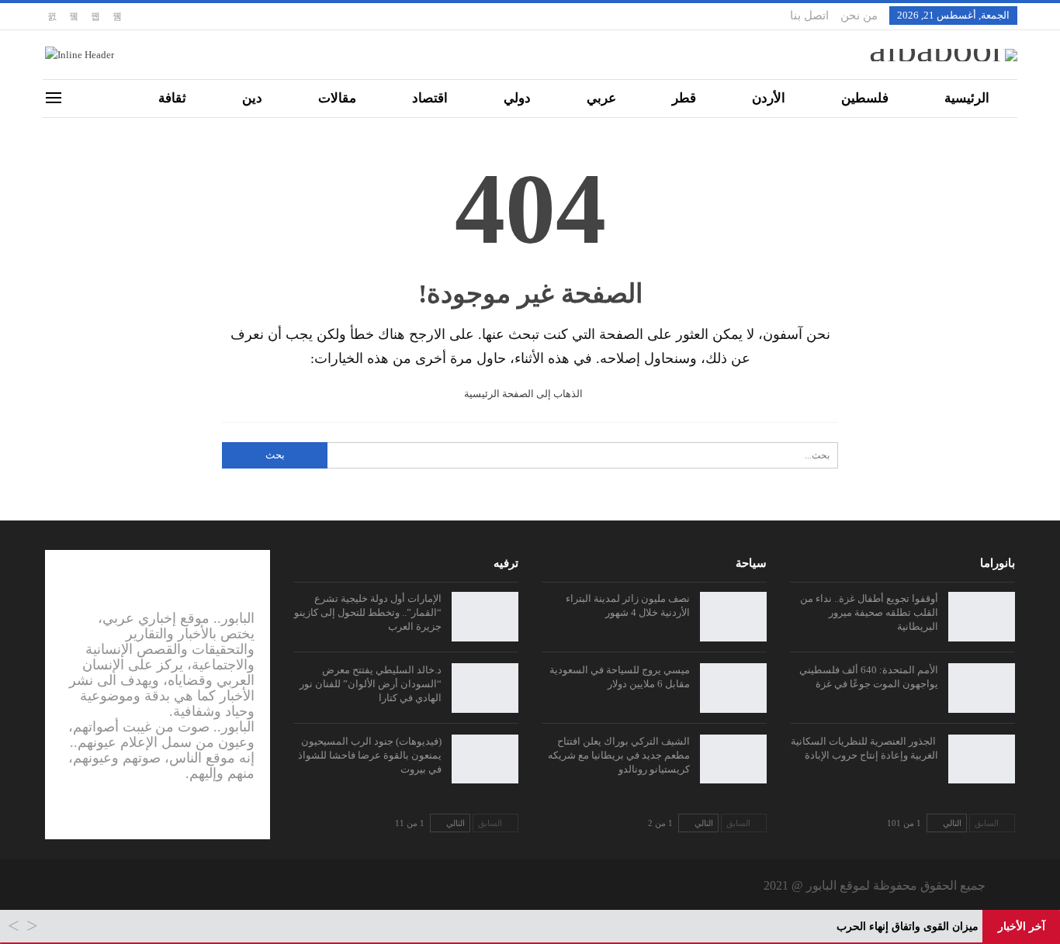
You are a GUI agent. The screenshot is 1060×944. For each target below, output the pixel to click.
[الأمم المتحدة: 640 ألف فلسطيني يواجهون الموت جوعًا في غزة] (981, 688)
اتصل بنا (809, 15)
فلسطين (865, 98)
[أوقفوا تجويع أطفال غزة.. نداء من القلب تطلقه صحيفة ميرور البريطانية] (981, 616)
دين (252, 98)
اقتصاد (430, 98)
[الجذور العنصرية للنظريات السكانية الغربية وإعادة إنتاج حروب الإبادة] (981, 759)
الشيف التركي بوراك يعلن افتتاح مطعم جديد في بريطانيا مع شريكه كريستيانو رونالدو (619, 755)
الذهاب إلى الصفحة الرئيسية (524, 393)
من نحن (859, 15)
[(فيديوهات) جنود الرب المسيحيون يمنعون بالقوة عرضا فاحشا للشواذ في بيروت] (485, 759)
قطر (684, 98)
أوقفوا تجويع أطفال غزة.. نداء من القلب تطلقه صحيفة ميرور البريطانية (869, 612)
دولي (517, 98)
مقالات (337, 98)
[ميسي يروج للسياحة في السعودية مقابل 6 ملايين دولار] (733, 688)
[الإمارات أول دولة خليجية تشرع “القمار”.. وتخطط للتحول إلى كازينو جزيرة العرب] (485, 616)
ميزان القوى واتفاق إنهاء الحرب (908, 926)
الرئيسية (966, 98)
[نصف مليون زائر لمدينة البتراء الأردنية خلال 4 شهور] (733, 616)
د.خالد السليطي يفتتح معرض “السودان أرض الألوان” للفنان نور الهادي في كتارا (371, 684)
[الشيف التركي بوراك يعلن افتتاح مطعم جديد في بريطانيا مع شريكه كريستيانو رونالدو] (733, 759)
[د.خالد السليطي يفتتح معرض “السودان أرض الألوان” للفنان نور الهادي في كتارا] (485, 688)
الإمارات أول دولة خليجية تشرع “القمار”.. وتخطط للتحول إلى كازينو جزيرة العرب (368, 612)
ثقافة (172, 98)
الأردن (768, 98)
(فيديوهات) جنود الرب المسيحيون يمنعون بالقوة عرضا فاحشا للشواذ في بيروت (370, 755)
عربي (601, 98)
